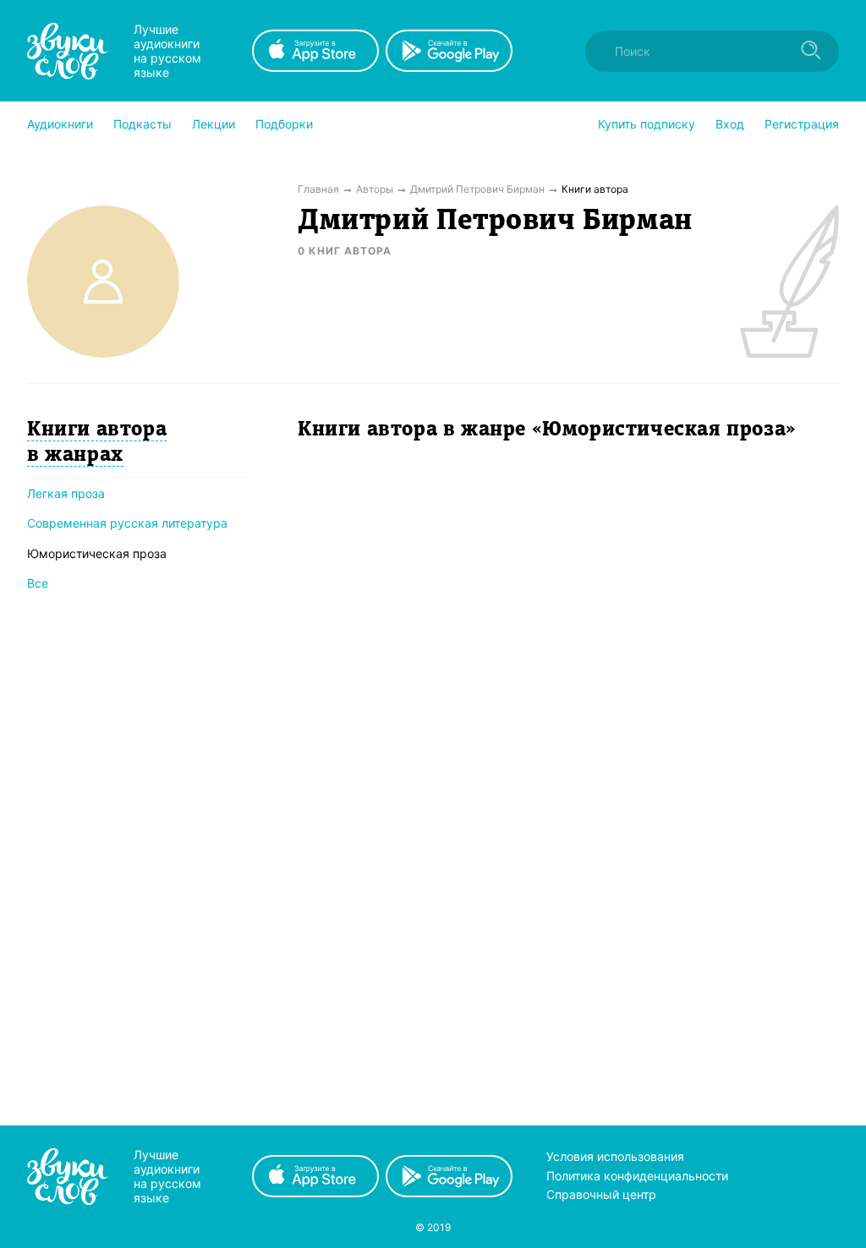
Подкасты (142, 124)
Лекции (213, 124)
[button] (60, 124)
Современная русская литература (127, 523)
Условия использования (615, 1156)
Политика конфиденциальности (637, 1176)
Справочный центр (601, 1194)
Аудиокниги (60, 124)
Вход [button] (729, 124)
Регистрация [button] (802, 124)
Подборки (284, 124)
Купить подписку (646, 124)
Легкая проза (66, 493)
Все (37, 583)
